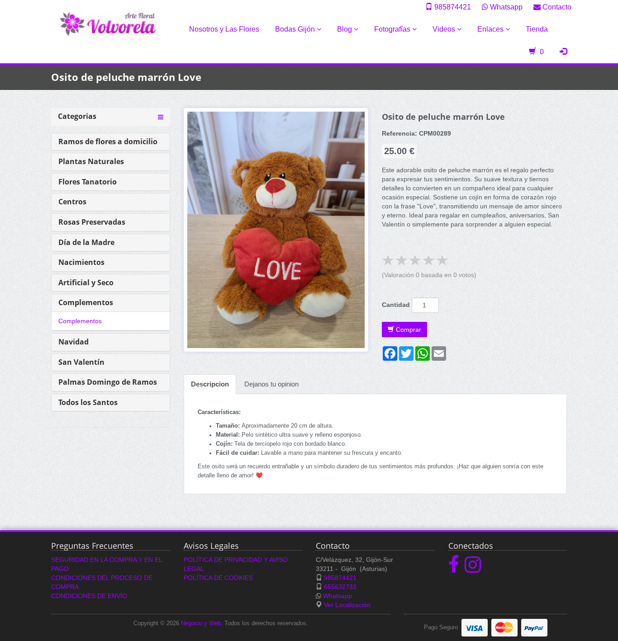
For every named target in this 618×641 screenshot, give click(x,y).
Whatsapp (505, 7)
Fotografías (393, 29)
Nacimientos (81, 262)
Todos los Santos (88, 402)
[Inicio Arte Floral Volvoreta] (108, 22)
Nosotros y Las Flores (224, 29)
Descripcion (210, 384)
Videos (445, 29)
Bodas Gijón (296, 29)
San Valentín (81, 362)
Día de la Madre (86, 242)
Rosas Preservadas (91, 222)
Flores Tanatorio (87, 182)
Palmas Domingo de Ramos (107, 382)
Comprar (407, 329)
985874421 (452, 7)
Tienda (537, 29)
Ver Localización (347, 604)
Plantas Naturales (91, 161)
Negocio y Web (201, 623)
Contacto (556, 7)
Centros (72, 202)
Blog (345, 29)
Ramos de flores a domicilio (107, 141)
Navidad (73, 342)
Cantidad (396, 304)
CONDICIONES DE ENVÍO (89, 595)
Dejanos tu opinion (271, 384)
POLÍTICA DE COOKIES (218, 577)
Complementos (85, 302)
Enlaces (491, 29)
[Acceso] (563, 52)
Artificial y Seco (86, 283)
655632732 (340, 586)
